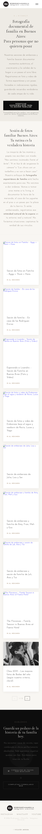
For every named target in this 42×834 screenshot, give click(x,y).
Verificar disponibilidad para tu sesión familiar (21, 105)
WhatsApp (22, 814)
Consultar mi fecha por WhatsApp (22, 771)
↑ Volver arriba (21, 830)
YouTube (36, 814)
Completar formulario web (21, 785)
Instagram (7, 814)
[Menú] (37, 4)
